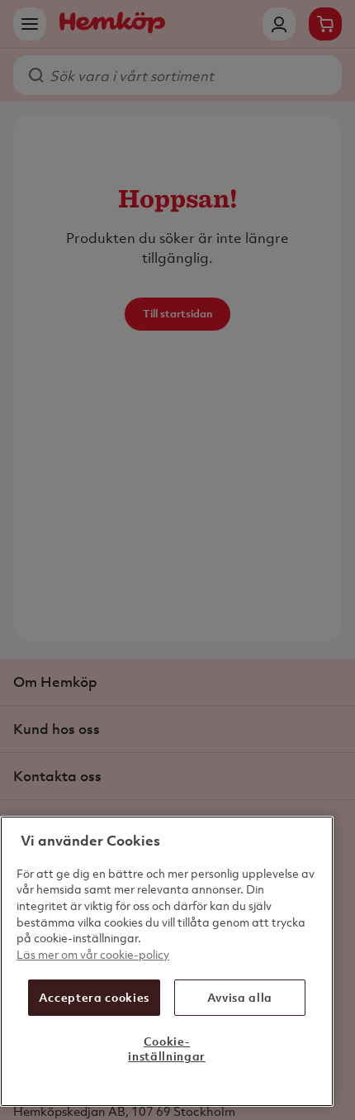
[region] (167, 961)
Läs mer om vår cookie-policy (93, 954)
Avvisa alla (239, 997)
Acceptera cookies (94, 997)
